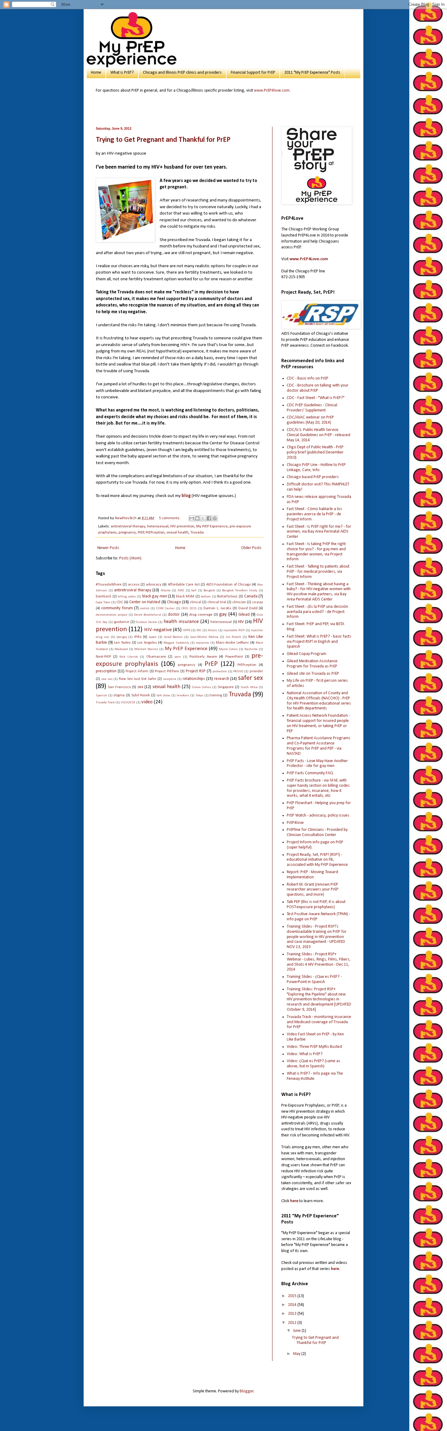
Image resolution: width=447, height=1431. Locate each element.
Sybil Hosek (140, 695)
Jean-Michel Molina (204, 637)
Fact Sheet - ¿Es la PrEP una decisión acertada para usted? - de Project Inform (317, 611)
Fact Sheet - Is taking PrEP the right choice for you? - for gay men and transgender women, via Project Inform (316, 552)
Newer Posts (108, 548)
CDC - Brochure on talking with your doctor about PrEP (317, 388)
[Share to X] (203, 518)
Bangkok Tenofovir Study (239, 590)
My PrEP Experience (212, 526)
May (297, 1354)
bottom (206, 596)
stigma (119, 695)
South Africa (249, 687)
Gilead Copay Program (306, 654)
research (221, 679)
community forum (117, 608)
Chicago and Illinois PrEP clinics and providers (182, 72)
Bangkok (209, 590)
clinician (239, 602)
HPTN (186, 630)
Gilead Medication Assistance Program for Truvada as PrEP (312, 664)
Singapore (226, 687)
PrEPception (155, 532)
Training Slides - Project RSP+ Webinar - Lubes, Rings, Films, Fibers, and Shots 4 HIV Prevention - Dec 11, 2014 (319, 962)
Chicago (174, 602)
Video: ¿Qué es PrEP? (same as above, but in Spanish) (313, 1064)
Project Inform (137, 671)
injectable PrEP (234, 630)
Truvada (197, 532)
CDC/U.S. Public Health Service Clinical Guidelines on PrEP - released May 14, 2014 (318, 435)
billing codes (127, 596)
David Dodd (248, 608)
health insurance (181, 621)
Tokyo (199, 695)
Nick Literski (129, 657)
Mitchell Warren (146, 649)
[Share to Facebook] (209, 518)
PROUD (238, 671)
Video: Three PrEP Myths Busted (314, 1046)
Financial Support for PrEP (253, 72)
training (216, 695)
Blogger (247, 1391)
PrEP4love (295, 822)
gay (223, 614)
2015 (292, 1296)
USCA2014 (128, 702)
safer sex (250, 678)
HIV (241, 622)
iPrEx (137, 637)
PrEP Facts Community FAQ (310, 773)
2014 (292, 1305)
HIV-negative (158, 629)
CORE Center (165, 608)
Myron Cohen (228, 649)
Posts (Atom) (130, 558)
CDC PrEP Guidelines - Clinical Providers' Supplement (312, 408)
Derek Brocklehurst (147, 615)
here (294, 1201)
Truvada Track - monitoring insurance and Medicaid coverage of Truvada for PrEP (319, 1022)
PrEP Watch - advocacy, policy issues (318, 815)
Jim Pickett (233, 637)
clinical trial (216, 602)
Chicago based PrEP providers (313, 477)
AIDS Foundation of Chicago (228, 584)
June (297, 1330)
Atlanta (166, 590)
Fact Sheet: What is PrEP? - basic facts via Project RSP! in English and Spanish (319, 641)
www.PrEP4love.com (271, 90)
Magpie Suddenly (176, 643)
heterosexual (157, 526)
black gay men (154, 596)
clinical (195, 602)
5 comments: (170, 518)
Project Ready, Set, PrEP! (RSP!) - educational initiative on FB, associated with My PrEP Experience (317, 859)
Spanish (101, 695)
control (144, 608)
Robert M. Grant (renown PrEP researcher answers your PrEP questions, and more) (312, 889)
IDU (198, 630)
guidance (121, 622)
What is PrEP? (122, 72)
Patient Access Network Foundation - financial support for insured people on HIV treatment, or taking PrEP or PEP (318, 723)
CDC (119, 602)
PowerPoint (234, 657)
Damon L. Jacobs (217, 608)
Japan (153, 637)
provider (256, 671)
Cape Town (103, 602)
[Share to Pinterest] (215, 518)
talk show (163, 695)
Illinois (212, 630)
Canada (251, 596)
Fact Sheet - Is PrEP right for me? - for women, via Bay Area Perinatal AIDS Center (319, 531)
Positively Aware (203, 657)
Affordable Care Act (184, 584)
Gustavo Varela (146, 622)
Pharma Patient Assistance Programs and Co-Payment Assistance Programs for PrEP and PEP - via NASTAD (318, 746)
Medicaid (121, 649)
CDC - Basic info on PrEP (307, 378)
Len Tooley (122, 643)
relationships (194, 679)
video (147, 702)
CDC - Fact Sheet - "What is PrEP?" (316, 398)
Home (96, 72)
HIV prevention (182, 526)
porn (178, 657)
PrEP (141, 532)
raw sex (107, 679)
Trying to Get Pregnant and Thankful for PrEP (163, 140)
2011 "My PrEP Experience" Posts (312, 72)
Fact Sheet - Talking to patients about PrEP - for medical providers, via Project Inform (318, 571)
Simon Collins (201, 687)
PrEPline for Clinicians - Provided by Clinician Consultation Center (317, 832)
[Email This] (192, 518)
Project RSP (196, 671)
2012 (292, 1323)
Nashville (251, 649)
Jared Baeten (173, 637)
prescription (106, 671)
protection (220, 671)
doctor (174, 614)
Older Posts (251, 548)
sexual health (177, 532)
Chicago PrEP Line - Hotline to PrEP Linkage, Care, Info (316, 467)
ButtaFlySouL (227, 596)
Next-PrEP (103, 657)
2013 (292, 1313)
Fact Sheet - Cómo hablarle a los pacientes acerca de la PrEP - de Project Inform (314, 514)
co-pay (257, 602)
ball (193, 590)
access (134, 584)
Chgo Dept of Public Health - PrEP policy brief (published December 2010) (315, 452)
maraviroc (202, 643)
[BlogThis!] (197, 518)
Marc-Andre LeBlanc (232, 643)
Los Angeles (147, 643)
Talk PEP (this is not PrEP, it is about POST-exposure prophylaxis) (316, 904)
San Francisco (119, 687)
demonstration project (111, 615)
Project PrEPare (167, 671)
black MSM (185, 596)
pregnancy (127, 532)
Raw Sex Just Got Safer (137, 679)
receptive (169, 679)
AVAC (181, 590)
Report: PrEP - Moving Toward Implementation (312, 875)
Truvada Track (105, 702)
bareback (103, 596)
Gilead (244, 614)
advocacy (153, 584)
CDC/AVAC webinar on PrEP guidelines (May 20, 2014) (310, 420)
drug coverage (201, 615)
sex (140, 687)
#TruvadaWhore (109, 584)
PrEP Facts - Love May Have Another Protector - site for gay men (317, 763)
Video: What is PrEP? (305, 1054)
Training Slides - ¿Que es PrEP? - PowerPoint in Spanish (314, 979)
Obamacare (156, 657)
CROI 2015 (189, 608)
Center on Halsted (144, 602)
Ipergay (121, 637)
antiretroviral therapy (128, 526)
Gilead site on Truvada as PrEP (313, 673)
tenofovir (183, 695)
